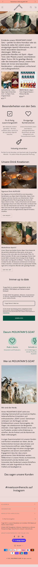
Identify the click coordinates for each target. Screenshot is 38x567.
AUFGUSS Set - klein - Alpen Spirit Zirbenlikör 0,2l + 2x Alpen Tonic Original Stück (8, 93)
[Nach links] (3, 1)
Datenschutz (6, 313)
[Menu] (2, 7)
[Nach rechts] (35, 1)
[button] (30, 7)
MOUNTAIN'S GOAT (16, 558)
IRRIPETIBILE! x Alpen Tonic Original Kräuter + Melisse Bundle (26, 92)
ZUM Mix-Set (7, 269)
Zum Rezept (7, 215)
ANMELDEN (19, 318)
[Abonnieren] (35, 519)
